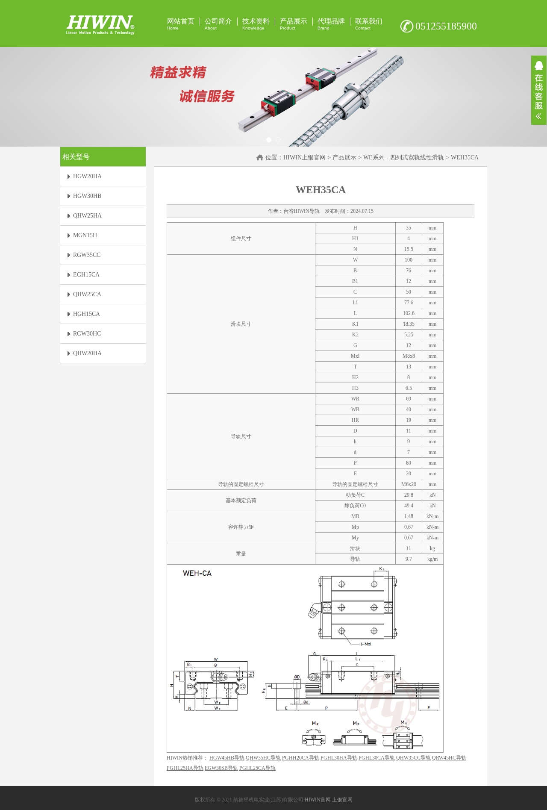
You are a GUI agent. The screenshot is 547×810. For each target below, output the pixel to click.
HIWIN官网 (318, 800)
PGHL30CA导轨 (377, 758)
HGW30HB (87, 196)
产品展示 (344, 157)
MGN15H (85, 235)
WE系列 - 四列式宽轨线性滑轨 (403, 157)
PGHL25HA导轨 (185, 768)
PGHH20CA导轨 (300, 758)
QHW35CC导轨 (413, 758)
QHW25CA (87, 294)
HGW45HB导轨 (226, 758)
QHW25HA (87, 215)
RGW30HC (87, 333)
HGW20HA (87, 176)
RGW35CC (86, 255)
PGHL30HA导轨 (339, 758)
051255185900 (446, 26)
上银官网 (342, 800)
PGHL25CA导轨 (257, 768)
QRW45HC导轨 (449, 758)
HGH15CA (86, 314)
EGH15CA (86, 274)
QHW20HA (87, 353)
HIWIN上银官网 (304, 157)
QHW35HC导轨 (263, 758)
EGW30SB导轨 (221, 768)
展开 (539, 90)
